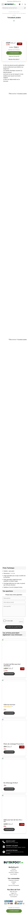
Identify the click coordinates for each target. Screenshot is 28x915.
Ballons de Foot (13, 895)
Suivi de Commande (13, 885)
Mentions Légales (14, 872)
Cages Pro (13, 893)
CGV (13, 884)
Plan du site (13, 871)
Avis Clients (13, 874)
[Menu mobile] (3, 4)
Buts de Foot (13, 891)
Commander (14, 53)
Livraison (13, 882)
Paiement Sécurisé (14, 880)
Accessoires (13, 896)
